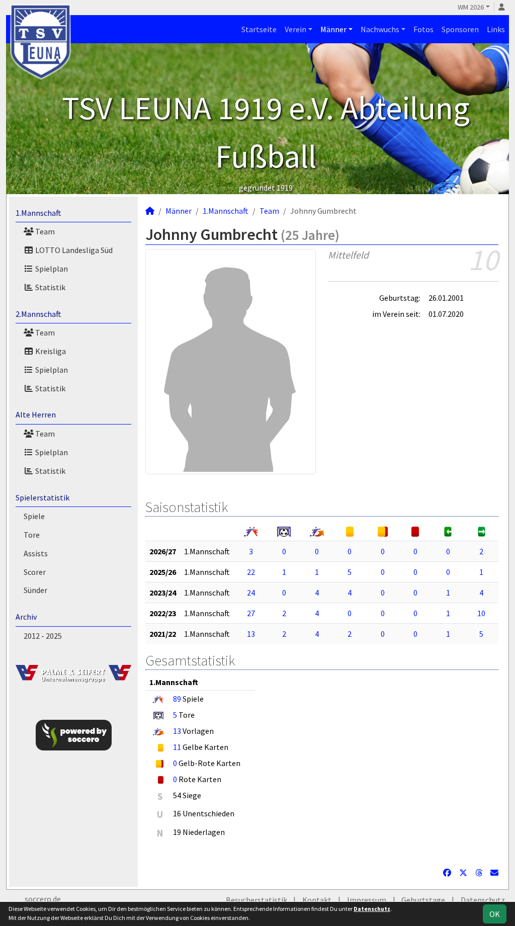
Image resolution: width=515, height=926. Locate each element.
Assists (36, 553)
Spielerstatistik (42, 497)
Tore (32, 535)
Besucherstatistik (256, 900)
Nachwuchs (380, 29)
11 (177, 747)
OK (494, 914)
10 (481, 613)
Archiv (26, 617)
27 (251, 613)
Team (44, 231)
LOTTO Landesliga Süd (73, 250)
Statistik (49, 287)
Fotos (423, 29)
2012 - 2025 (43, 636)
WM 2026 (471, 7)
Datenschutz (483, 900)
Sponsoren (460, 29)
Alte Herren (36, 414)
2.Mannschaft (38, 314)
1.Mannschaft (38, 213)
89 (177, 699)
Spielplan (51, 269)
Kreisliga (50, 351)
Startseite (259, 29)
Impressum (366, 900)
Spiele (34, 516)
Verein (295, 29)
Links (496, 29)
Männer (333, 29)
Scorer (35, 572)
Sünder (35, 590)
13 (251, 634)
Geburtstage (423, 900)
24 (251, 592)
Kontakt (316, 900)
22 (251, 572)
